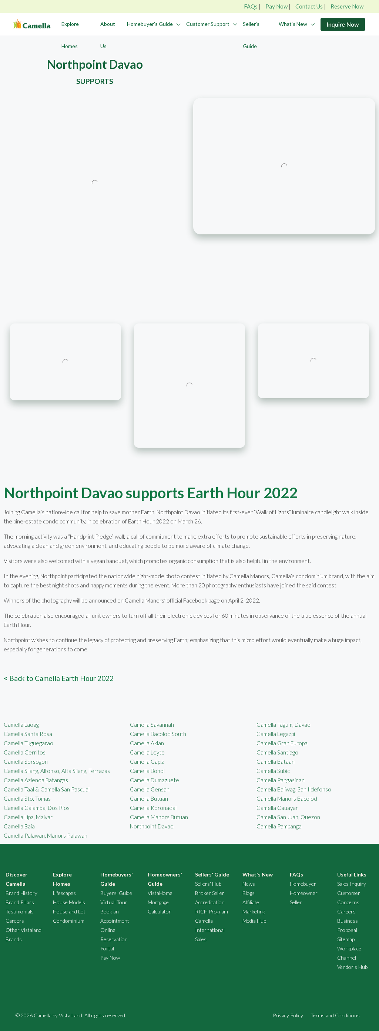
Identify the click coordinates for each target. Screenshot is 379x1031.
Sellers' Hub (208, 884)
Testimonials (20, 911)
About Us (107, 35)
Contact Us (309, 6)
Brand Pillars (20, 902)
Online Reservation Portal (114, 939)
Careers (15, 921)
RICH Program (211, 911)
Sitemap (346, 939)
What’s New (293, 24)
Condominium (68, 921)
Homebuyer (303, 884)
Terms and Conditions (335, 1015)
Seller (296, 902)
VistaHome (160, 893)
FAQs (251, 6)
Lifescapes (64, 893)
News (248, 884)
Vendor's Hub (352, 967)
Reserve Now (347, 6)
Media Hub (254, 921)
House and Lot (69, 911)
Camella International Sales (210, 930)
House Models (69, 902)
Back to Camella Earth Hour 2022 (59, 678)
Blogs (248, 893)
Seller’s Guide (251, 35)
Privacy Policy (288, 1015)
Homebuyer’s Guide (150, 24)
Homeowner (304, 893)
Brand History (21, 893)
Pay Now (276, 6)
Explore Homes (70, 35)
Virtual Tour (113, 902)
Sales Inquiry (351, 884)
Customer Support (207, 24)
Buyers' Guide (116, 893)
